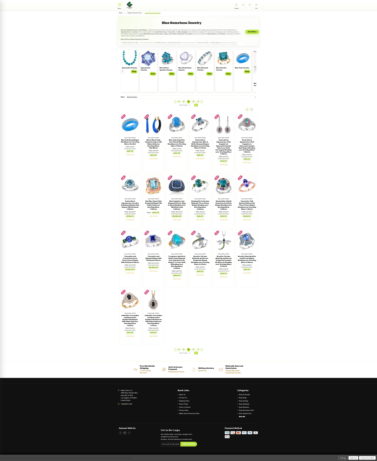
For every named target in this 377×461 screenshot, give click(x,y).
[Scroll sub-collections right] (254, 71)
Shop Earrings (243, 401)
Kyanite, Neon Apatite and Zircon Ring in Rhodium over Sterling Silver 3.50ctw (247, 259)
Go (196, 105)
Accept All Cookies (367, 458)
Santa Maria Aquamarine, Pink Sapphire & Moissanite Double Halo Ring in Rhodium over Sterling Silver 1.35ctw (247, 146)
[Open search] (250, 5)
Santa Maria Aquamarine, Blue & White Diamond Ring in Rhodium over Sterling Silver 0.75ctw (200, 144)
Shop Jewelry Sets (245, 413)
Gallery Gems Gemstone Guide (189, 413)
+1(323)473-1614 (126, 404)
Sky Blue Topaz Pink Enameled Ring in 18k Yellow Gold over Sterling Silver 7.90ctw (153, 205)
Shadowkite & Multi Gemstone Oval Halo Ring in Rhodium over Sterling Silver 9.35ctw (223, 205)
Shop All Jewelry (244, 395)
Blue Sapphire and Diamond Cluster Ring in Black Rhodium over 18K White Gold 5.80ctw (177, 205)
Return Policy (183, 404)
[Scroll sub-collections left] (122, 71)
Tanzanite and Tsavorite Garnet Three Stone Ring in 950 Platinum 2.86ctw (130, 259)
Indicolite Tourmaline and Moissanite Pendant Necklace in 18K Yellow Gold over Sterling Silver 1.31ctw (153, 320)
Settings (343, 458)
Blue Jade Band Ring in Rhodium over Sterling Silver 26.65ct (130, 142)
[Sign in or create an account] (236, 5)
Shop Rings (243, 398)
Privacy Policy (183, 410)
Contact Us (183, 398)
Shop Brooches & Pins (246, 410)
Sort (122, 97)
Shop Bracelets (244, 407)
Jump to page (183, 105)
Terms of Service (184, 407)
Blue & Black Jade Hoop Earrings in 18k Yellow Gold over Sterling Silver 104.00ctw (153, 144)
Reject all (353, 458)
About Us (182, 395)
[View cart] (256, 5)
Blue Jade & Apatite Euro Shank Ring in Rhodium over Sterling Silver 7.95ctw (177, 143)
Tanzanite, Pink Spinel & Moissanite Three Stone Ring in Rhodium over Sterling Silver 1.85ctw (247, 205)
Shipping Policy (184, 401)
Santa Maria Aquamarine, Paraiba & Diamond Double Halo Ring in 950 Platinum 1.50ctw (130, 205)
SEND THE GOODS (189, 444)
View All (242, 417)
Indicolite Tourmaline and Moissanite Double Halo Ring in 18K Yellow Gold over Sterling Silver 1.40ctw (130, 320)
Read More (252, 32)
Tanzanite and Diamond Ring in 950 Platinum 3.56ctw (153, 258)
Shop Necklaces (244, 404)
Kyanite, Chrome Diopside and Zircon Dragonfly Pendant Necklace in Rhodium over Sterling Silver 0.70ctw (223, 261)
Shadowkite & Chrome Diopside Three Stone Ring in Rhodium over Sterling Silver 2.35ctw (200, 205)
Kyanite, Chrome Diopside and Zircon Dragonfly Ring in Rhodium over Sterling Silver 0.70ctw (200, 260)
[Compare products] (243, 5)
